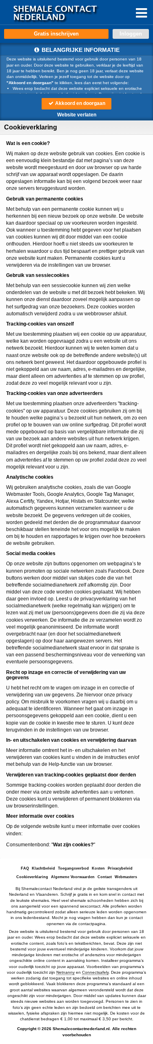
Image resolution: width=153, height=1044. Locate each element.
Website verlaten (76, 115)
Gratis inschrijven (56, 34)
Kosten (98, 868)
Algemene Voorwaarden (73, 877)
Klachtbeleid (43, 868)
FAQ (25, 868)
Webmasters (126, 877)
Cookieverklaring (32, 877)
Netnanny (65, 972)
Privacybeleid (120, 868)
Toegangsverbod (73, 868)
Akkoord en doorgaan (79, 103)
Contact (105, 877)
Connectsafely (95, 972)
